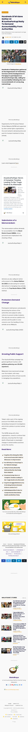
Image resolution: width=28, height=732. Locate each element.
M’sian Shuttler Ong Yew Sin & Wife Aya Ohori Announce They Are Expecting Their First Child (19, 649)
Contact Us (19, 705)
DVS (7, 552)
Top (14, 721)
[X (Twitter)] (7, 41)
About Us (16, 703)
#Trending (19, 550)
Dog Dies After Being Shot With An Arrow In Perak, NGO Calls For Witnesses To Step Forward (13, 457)
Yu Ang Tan (8, 37)
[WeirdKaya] (14, 2)
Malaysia (9, 554)
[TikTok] (14, 685)
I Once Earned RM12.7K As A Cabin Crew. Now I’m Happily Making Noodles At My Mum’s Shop (19, 626)
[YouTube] (12, 685)
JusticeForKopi (16, 552)
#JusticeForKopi (8, 550)
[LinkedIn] (11, 41)
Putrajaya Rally (13, 555)
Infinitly (16, 712)
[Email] (21, 41)
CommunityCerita (17, 620)
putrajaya (17, 554)
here (16, 163)
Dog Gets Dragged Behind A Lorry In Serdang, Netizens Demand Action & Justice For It (14, 485)
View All (24, 598)
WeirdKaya (18, 64)
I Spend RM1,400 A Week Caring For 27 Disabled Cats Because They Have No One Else (19, 615)
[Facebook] (3, 41)
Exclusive (5, 12)
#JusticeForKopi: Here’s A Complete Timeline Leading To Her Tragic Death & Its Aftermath (14, 477)
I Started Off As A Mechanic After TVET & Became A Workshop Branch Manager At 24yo (20, 638)
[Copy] (25, 41)
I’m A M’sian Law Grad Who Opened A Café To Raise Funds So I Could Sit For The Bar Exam (19, 603)
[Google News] (21, 685)
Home (4, 544)
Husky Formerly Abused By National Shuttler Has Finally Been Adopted (12, 470)
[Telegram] (16, 41)
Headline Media (20, 708)
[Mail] (19, 685)
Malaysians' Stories (9, 598)
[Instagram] (10, 685)
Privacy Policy (9, 705)
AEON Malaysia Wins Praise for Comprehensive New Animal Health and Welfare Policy (13, 492)
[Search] (25, 2)
